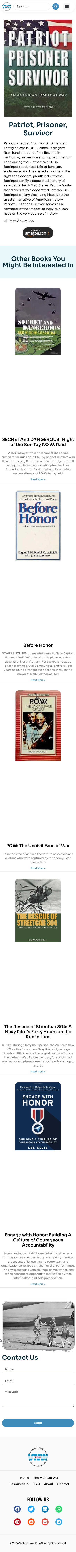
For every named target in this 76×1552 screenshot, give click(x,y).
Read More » (38, 479)
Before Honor (38, 645)
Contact (63, 1484)
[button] (66, 6)
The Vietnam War (45, 1478)
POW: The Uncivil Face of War (38, 845)
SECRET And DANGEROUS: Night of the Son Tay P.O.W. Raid (38, 442)
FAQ (37, 1484)
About (48, 1484)
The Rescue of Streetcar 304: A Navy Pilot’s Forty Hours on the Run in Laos (38, 1032)
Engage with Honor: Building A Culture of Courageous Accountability (38, 1240)
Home (24, 1478)
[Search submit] (55, 6)
